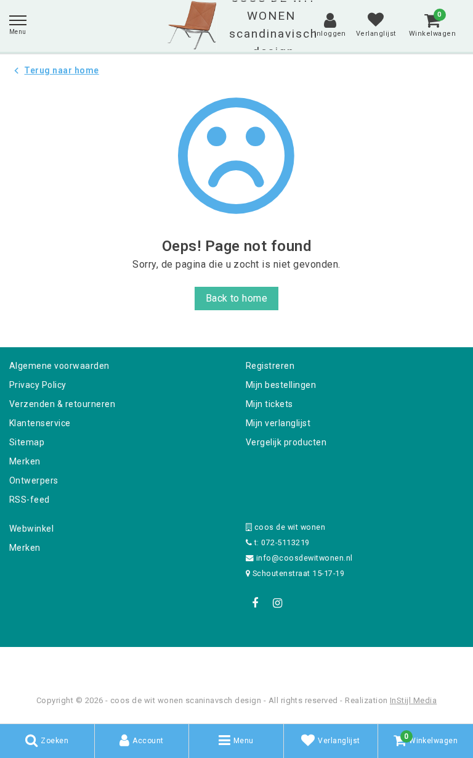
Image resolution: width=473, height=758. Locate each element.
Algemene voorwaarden (59, 366)
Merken (25, 461)
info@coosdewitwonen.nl (304, 557)
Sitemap (26, 442)
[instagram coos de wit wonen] (277, 603)
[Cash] (158, 663)
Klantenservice (40, 423)
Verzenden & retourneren (62, 404)
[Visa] (277, 663)
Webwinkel (31, 528)
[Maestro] (315, 663)
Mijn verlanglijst (278, 423)
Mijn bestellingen (281, 385)
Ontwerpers (34, 480)
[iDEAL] (198, 663)
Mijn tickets (269, 404)
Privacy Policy (38, 385)
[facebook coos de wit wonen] (255, 603)
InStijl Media (413, 700)
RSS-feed (29, 500)
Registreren (270, 366)
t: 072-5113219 (280, 542)
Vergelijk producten (286, 442)
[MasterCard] (237, 663)
